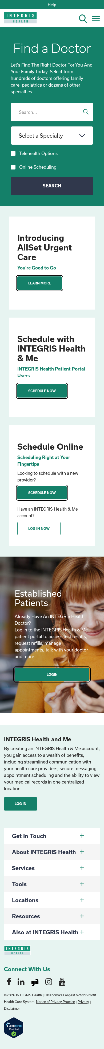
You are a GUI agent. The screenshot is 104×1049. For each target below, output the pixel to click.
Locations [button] (25, 900)
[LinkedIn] (21, 981)
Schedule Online (50, 446)
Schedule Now (42, 391)
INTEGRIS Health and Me (37, 739)
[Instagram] (48, 981)
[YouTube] (62, 981)
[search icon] (85, 17)
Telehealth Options (38, 153)
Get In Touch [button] (29, 836)
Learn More (39, 283)
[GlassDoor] (35, 981)
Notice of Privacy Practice (55, 1002)
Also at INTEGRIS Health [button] (45, 932)
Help (52, 4)
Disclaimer (12, 1008)
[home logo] (16, 19)
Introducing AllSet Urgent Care (44, 247)
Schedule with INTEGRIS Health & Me (51, 348)
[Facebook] (9, 981)
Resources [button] (26, 916)
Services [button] (23, 868)
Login (52, 674)
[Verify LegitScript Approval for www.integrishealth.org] (13, 1026)
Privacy (83, 1002)
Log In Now (39, 528)
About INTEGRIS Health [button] (44, 852)
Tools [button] (19, 884)
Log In (20, 803)
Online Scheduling (38, 166)
